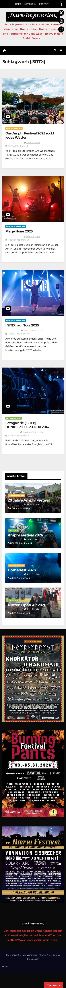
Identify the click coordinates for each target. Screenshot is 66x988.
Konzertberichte (14, 128)
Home (5, 966)
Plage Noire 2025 (18, 231)
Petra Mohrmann (18, 146)
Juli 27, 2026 (33, 539)
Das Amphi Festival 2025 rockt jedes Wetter (29, 135)
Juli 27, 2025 (33, 142)
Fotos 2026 (13, 530)
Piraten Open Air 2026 (27, 605)
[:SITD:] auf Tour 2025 (22, 325)
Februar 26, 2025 (33, 330)
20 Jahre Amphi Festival (28, 500)
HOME (18, 4)
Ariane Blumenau (20, 578)
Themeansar (33, 959)
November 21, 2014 (33, 432)
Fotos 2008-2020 (13, 418)
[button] (55, 50)
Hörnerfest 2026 (22, 570)
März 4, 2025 (33, 236)
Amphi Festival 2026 (25, 535)
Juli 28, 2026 (33, 504)
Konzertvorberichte (15, 226)
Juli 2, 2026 (33, 609)
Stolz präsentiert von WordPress (22, 955)
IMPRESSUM (30, 4)
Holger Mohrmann (19, 240)
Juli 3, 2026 (33, 574)
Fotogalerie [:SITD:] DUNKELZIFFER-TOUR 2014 (27, 425)
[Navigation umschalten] (61, 50)
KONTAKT (44, 4)
